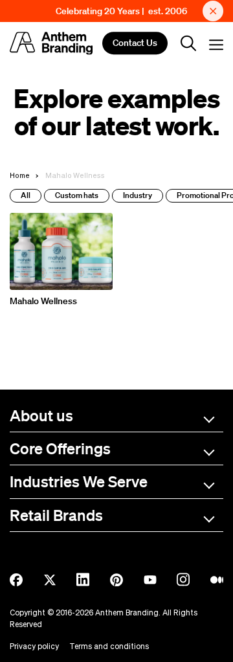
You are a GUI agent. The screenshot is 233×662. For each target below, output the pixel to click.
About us (41, 415)
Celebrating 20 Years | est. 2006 (121, 11)
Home (20, 175)
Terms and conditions (109, 646)
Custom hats (76, 195)
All (25, 195)
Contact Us (135, 43)
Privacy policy (34, 646)
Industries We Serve (79, 481)
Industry (137, 195)
